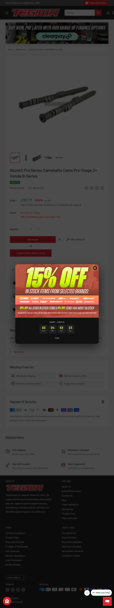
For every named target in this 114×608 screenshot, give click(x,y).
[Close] (95, 268)
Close (57, 338)
